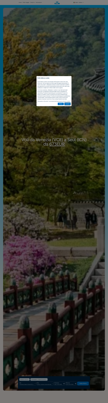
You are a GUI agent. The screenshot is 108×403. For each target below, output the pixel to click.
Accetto (67, 103)
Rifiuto (60, 103)
